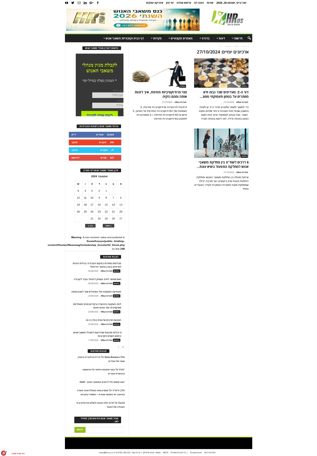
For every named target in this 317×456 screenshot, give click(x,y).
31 (91, 218)
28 (113, 218)
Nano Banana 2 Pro (115, 357)
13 (120, 204)
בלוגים (244, 86)
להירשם (75, 157)
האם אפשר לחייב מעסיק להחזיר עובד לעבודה (97, 279)
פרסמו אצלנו (184, 2)
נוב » (90, 225)
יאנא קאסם (119, 382)
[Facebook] (98, 2)
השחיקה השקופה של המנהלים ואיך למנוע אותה (96, 291)
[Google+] (91, 2)
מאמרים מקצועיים (182, 38)
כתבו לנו (199, 2)
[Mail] (79, 2)
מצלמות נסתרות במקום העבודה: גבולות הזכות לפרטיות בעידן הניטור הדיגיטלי (97, 265)
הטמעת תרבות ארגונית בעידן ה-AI (103, 320)
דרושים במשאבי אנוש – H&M (94, 382)
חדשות (238, 38)
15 (106, 204)
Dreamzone (196, 452)
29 (106, 218)
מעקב (75, 142)
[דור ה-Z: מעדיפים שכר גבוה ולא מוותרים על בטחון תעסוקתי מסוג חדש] (221, 73)
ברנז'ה (206, 38)
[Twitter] (73, 2)
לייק (74, 134)
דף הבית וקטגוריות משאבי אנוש (125, 38)
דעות (222, 38)
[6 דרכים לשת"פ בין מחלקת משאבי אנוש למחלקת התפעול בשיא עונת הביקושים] (221, 143)
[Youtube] (66, 2)
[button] (247, 38)
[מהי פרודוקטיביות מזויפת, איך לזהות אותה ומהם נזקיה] (159, 73)
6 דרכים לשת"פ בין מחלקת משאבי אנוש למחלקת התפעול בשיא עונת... (223, 164)
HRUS (165, 452)
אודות (210, 2)
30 (99, 218)
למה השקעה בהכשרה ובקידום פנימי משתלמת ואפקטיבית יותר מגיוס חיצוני (97, 305)
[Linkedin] (85, 2)
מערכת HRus (242, 102)
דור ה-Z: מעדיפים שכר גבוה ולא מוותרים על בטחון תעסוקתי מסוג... (224, 94)
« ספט (108, 225)
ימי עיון (170, 2)
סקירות (157, 38)
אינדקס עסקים (154, 2)
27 (120, 218)
